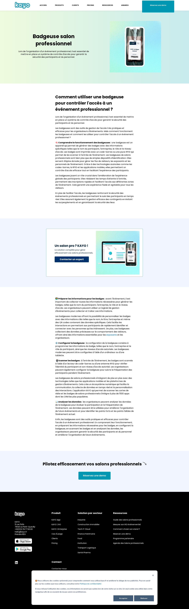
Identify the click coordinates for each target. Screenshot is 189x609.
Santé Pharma (84, 553)
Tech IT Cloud (84, 529)
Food (80, 538)
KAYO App (56, 520)
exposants (111, 334)
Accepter (123, 598)
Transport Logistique (87, 548)
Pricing (54, 543)
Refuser (144, 598)
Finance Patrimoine (86, 534)
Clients (55, 538)
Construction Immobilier (89, 524)
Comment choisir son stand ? (126, 529)
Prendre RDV (20, 534)
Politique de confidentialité (90, 584)
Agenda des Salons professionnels (128, 543)
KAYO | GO (56, 524)
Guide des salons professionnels (127, 520)
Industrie (81, 520)
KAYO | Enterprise (59, 529)
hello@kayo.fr (21, 532)
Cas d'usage (57, 534)
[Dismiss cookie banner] (153, 575)
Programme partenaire (123, 538)
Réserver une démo (122, 534)
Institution (82, 543)
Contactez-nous (59, 569)
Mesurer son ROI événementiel (127, 524)
